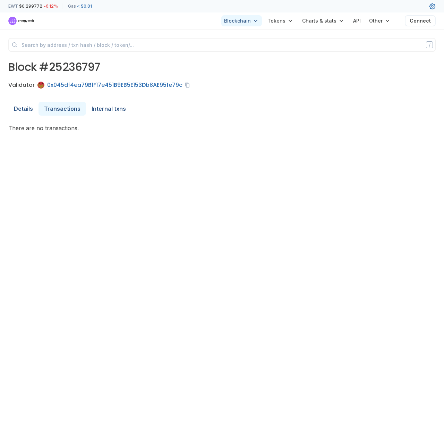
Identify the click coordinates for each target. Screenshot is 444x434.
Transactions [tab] (62, 108)
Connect (420, 21)
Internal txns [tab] (109, 108)
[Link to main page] (21, 21)
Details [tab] (23, 108)
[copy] (188, 85)
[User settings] (432, 6)
